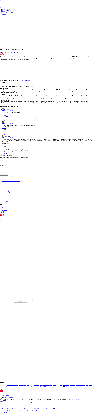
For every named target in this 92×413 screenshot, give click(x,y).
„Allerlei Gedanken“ (25, 80)
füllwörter (67, 385)
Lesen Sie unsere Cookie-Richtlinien (74, 399)
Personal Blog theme (13, 397)
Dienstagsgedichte (5, 206)
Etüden (3, 207)
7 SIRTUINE (4, 182)
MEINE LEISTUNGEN (6, 9)
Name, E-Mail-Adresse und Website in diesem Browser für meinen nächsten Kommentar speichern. (18, 173)
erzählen (54, 385)
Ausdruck (14, 385)
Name (1, 167)
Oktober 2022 (4, 202)
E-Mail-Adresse (3, 169)
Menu (1, 7)
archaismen (11, 385)
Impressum (4, 394)
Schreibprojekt (49, 386)
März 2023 (4, 197)
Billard (17, 385)
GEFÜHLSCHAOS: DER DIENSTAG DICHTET (11, 184)
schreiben (42, 386)
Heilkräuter (90, 385)
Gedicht (71, 385)
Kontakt (3, 11)
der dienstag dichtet (22, 385)
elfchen (51, 385)
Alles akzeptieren (8, 400)
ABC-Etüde (3, 385)
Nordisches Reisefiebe (32, 217)
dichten (31, 385)
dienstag (38, 385)
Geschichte (78, 385)
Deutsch (28, 385)
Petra (17, 52)
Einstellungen (2, 400)
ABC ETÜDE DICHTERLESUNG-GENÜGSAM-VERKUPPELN (17, 190)
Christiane (6, 136)
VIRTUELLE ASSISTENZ (7, 10)
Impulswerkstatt (4, 210)
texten (65, 386)
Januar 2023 (4, 199)
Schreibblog (4, 14)
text (62, 386)
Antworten (4, 114)
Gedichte (74, 385)
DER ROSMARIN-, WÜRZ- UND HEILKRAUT (11, 181)
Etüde (57, 385)
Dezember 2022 (5, 200)
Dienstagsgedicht (42, 385)
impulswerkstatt (4, 386)
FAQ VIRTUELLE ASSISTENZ (8, 12)
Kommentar (2, 165)
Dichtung (35, 385)
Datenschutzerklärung (5, 395)
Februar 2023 (4, 198)
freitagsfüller (64, 385)
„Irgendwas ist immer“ (36, 56)
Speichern (2, 412)
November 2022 (5, 201)
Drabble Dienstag (47, 385)
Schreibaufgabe (34, 386)
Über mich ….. (4, 13)
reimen (26, 386)
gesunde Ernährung (82, 385)
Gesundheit (4, 15)
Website (1, 171)
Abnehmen (8, 385)
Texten (3, 212)
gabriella (3, 192)
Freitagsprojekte (5, 208)
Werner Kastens (7, 109)
